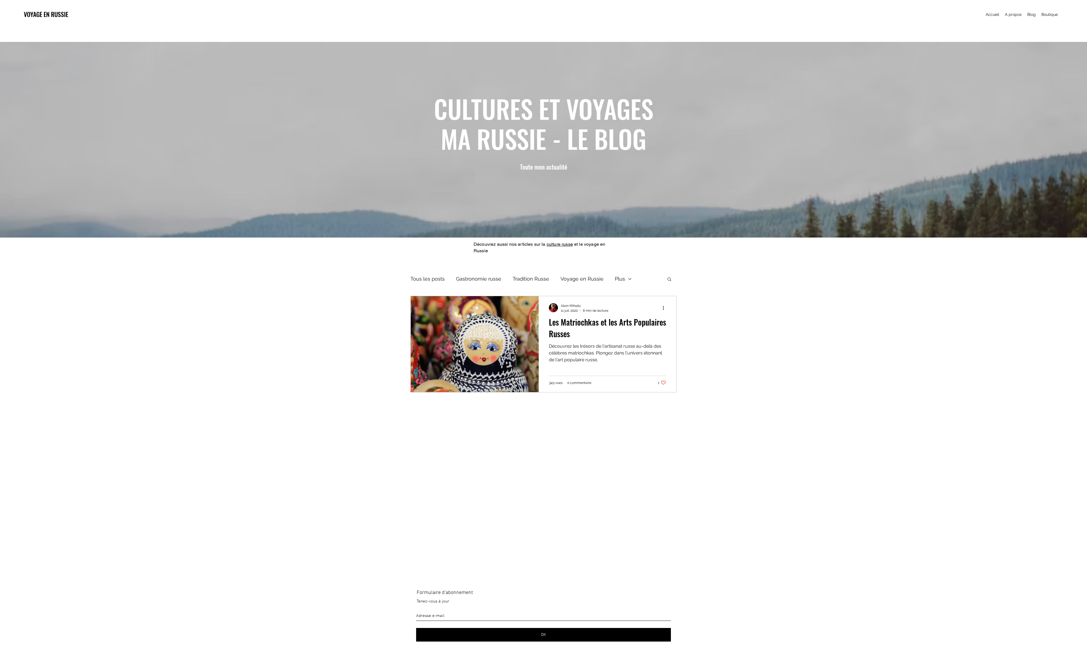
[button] (1076, 9)
